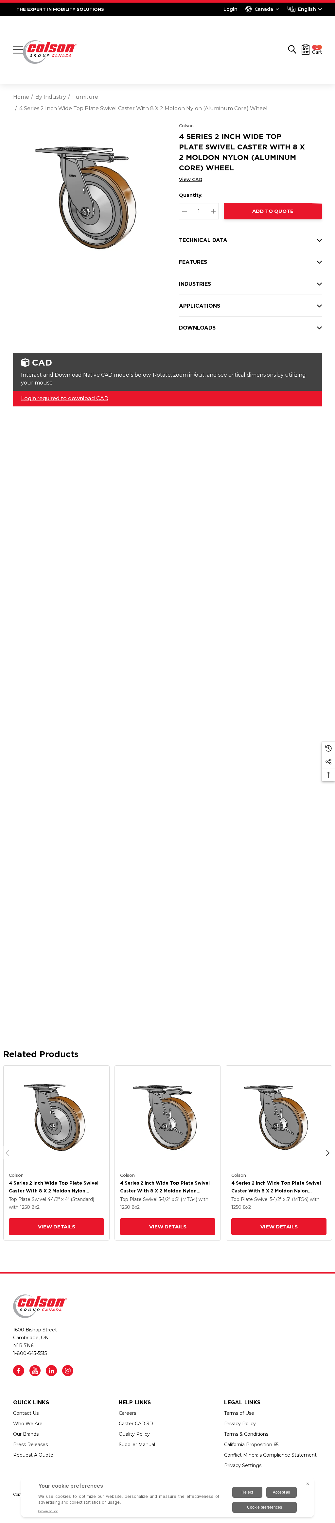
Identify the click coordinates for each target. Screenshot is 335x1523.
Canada (264, 9)
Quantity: (191, 195)
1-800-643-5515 (30, 1353)
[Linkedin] (51, 1370)
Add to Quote (272, 211)
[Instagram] (67, 1370)
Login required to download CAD (64, 398)
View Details (56, 1227)
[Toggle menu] (18, 49)
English (307, 9)
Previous (7, 1152)
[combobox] (305, 9)
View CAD (190, 179)
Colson (186, 125)
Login (230, 9)
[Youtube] (35, 1370)
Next (327, 1152)
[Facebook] (18, 1370)
